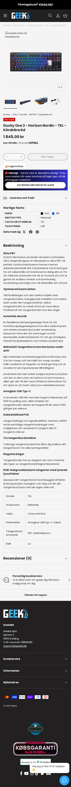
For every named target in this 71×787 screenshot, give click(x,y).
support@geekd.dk (15, 646)
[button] (65, 15)
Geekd (14, 705)
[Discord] (48, 773)
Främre (7, 25)
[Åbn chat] (64, 780)
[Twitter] (42, 773)
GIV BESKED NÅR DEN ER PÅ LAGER (35, 185)
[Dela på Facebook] (30, 232)
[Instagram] (32, 773)
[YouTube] (26, 773)
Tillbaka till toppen (35, 595)
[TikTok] (37, 773)
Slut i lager (47, 156)
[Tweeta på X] (24, 232)
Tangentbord (45, 114)
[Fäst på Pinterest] (37, 232)
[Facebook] (21, 773)
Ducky (6, 114)
